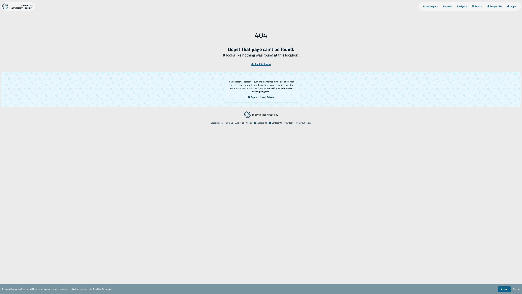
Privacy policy (108, 289)
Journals (447, 6)
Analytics (462, 6)
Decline (516, 289)
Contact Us (277, 122)
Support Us (496, 6)
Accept (504, 289)
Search (478, 6)
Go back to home (261, 64)
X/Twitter (288, 122)
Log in (513, 6)
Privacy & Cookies (303, 122)
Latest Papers (430, 6)
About (249, 122)
